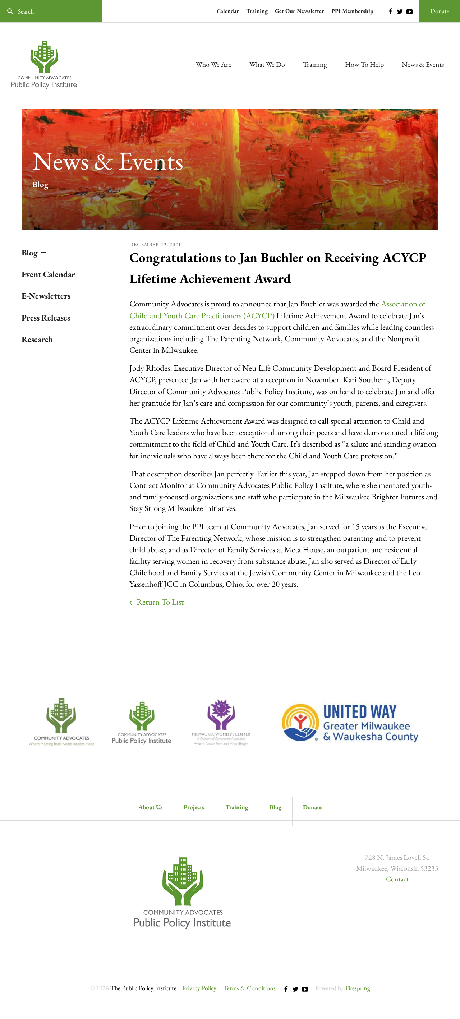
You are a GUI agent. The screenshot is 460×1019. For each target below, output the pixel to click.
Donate (439, 11)
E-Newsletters (46, 295)
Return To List (159, 601)
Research (37, 339)
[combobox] (51, 11)
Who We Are (213, 64)
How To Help (364, 64)
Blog (30, 252)
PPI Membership (352, 11)
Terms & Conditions (250, 988)
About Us (150, 807)
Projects (194, 807)
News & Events (423, 64)
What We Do (267, 64)
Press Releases (46, 317)
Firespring (357, 988)
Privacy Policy (199, 988)
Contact (397, 879)
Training (257, 11)
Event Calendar (48, 274)
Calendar (228, 11)
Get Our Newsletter (299, 11)
